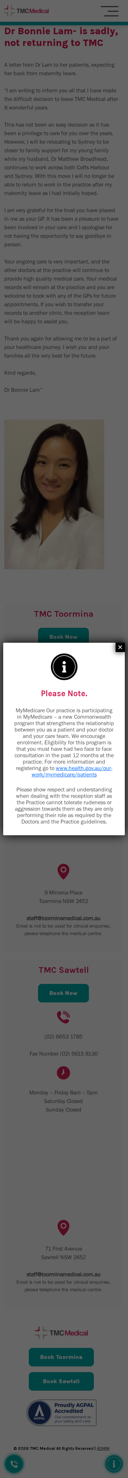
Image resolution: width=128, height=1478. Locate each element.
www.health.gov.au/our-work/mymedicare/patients (72, 771)
